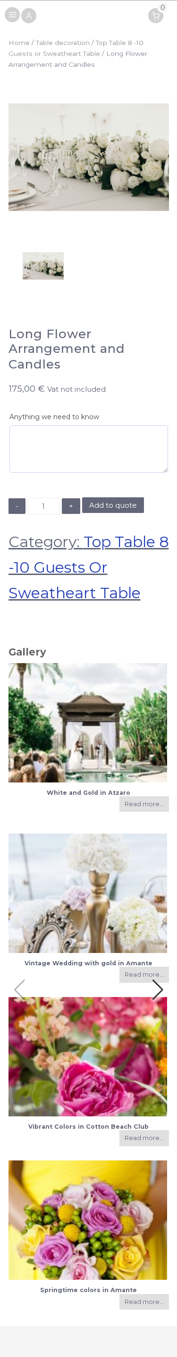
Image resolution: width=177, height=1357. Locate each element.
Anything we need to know (54, 417)
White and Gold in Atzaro (88, 792)
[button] (28, 16)
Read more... (144, 804)
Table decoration (63, 42)
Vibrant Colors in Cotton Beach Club (88, 1126)
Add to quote (113, 505)
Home (19, 42)
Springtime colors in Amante (88, 1290)
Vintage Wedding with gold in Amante (88, 963)
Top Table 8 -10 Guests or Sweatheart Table (88, 567)
